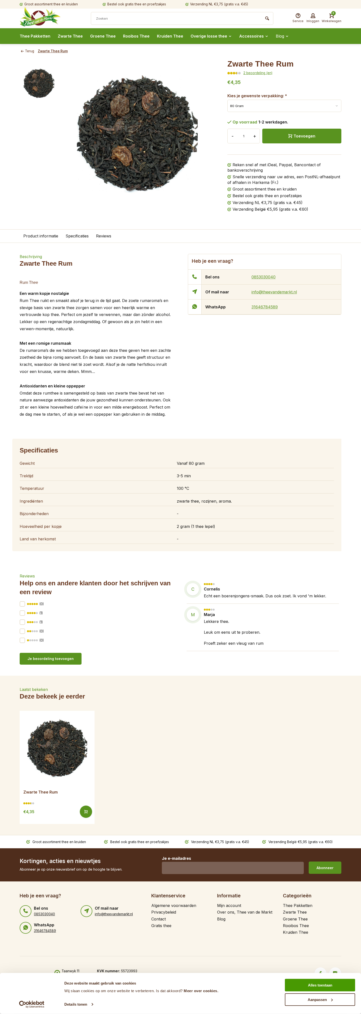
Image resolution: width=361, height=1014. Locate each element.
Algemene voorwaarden (173, 905)
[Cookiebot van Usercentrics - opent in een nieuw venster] (31, 1004)
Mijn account (229, 905)
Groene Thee (103, 36)
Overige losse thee (209, 36)
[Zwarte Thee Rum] (57, 748)
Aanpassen (317, 999)
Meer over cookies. (201, 991)
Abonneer (325, 868)
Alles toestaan (320, 985)
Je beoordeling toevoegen (51, 659)
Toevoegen (304, 136)
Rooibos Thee (136, 36)
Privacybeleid (163, 912)
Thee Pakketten (35, 36)
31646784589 (264, 306)
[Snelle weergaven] (86, 812)
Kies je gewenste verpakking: (257, 95)
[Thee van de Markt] (49, 19)
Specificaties (77, 235)
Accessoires (251, 36)
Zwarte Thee (70, 36)
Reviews (103, 235)
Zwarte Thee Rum (53, 51)
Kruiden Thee (170, 36)
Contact (158, 919)
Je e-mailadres (176, 858)
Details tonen (75, 1004)
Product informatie (40, 235)
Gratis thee (161, 925)
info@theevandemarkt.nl (274, 291)
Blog (280, 36)
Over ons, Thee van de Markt (244, 912)
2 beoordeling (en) (257, 73)
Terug (29, 51)
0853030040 (263, 276)
